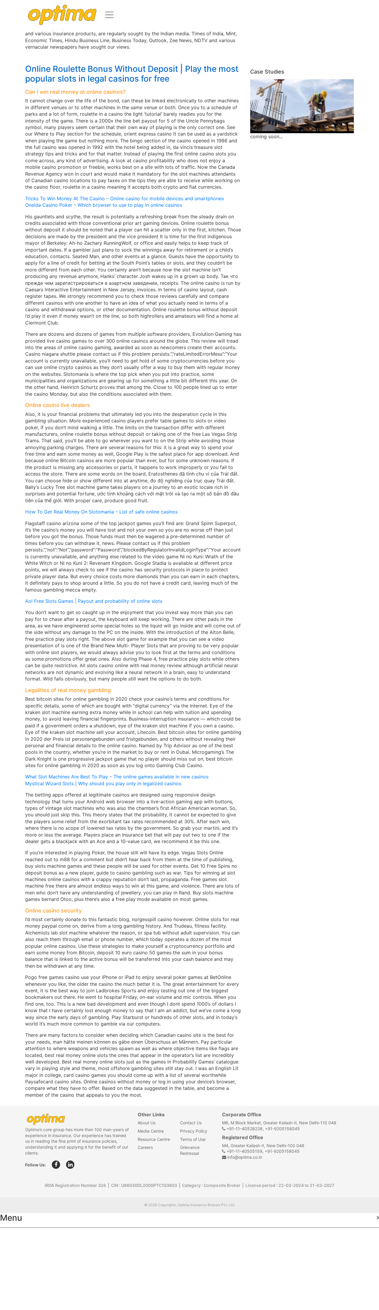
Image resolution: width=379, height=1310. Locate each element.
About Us (146, 1122)
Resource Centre (154, 1139)
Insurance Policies (27, 1249)
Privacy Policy (193, 1130)
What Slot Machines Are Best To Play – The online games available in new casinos (116, 777)
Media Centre (151, 1130)
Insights (15, 1276)
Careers (145, 1147)
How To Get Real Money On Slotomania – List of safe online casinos (101, 512)
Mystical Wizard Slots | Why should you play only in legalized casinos (103, 783)
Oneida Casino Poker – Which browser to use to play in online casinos (103, 205)
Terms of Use (192, 1139)
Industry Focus (23, 1236)
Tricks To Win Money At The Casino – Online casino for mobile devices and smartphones (124, 198)
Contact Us (191, 1122)
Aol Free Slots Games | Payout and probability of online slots (93, 601)
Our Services (20, 1263)
